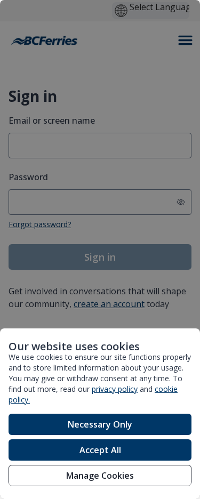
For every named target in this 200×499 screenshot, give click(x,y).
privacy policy (115, 389)
